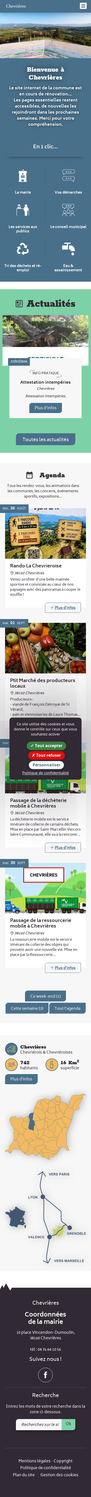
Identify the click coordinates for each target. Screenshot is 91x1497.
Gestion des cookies (59, 1475)
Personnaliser (46, 765)
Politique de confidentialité (45, 1468)
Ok (68, 1424)
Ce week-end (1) (45, 996)
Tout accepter (48, 745)
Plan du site (24, 1475)
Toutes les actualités (45, 440)
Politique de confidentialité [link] (45, 772)
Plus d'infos (46, 408)
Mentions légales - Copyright (45, 1461)
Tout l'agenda (67, 1009)
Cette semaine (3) (27, 1009)
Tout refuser (48, 755)
